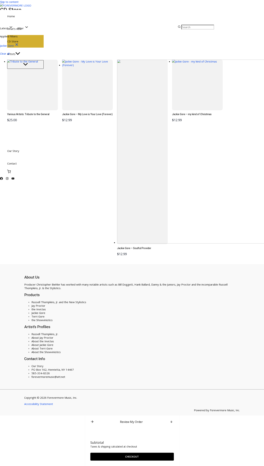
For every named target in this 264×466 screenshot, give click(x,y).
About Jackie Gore (42, 345)
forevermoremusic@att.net (48, 377)
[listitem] (9, 45)
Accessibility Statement (38, 404)
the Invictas (38, 309)
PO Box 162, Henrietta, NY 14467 (52, 369)
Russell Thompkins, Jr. (44, 334)
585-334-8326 (40, 373)
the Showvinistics (42, 320)
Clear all (5, 53)
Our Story (37, 366)
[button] (6, 27)
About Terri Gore (42, 348)
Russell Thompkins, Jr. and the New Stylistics (58, 302)
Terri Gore (38, 316)
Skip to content (9, 2)
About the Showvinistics (46, 352)
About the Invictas (42, 341)
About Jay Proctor (42, 337)
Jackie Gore (38, 313)
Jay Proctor (38, 305)
